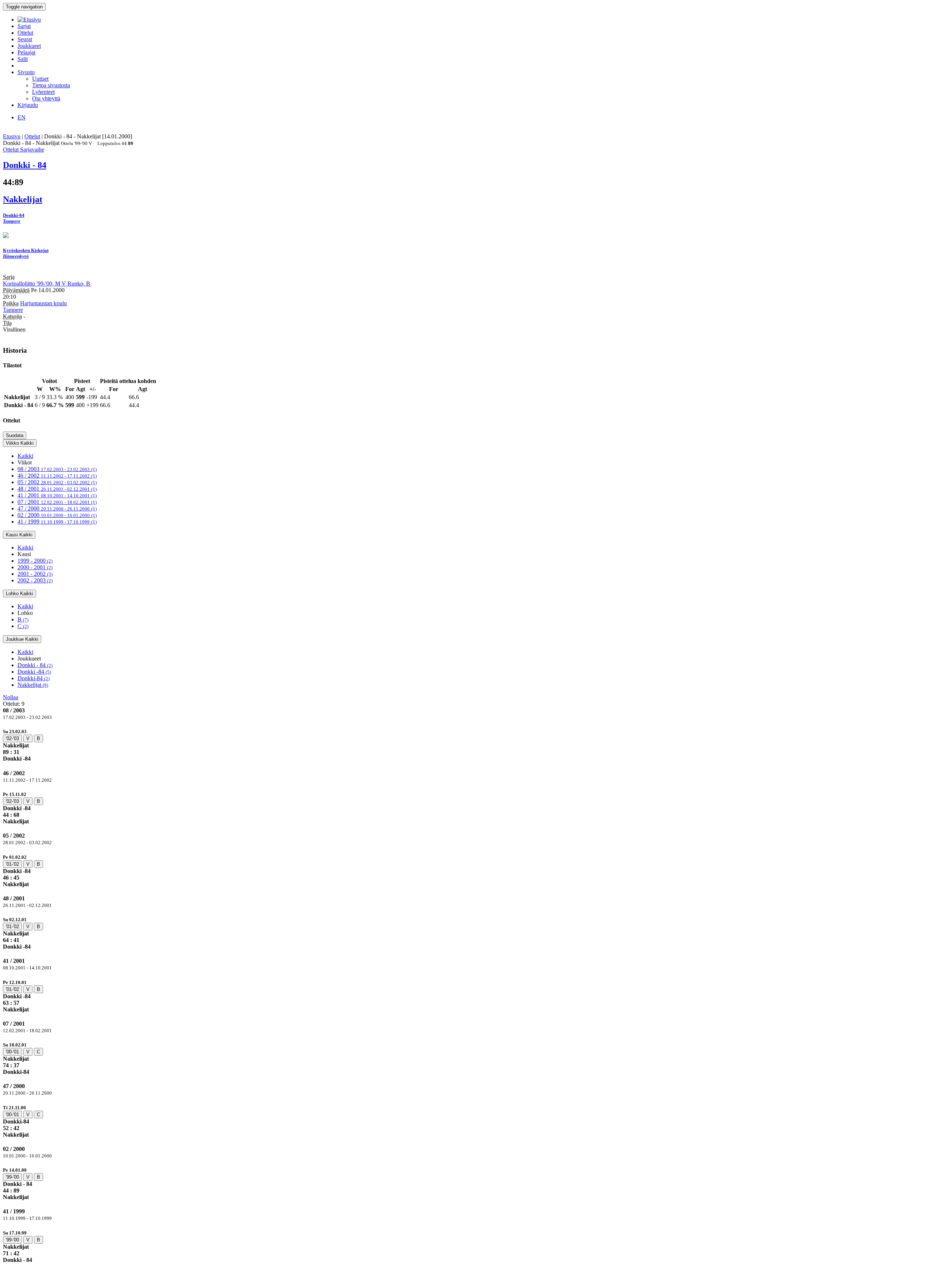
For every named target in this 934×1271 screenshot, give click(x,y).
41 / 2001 (57, 495)
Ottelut (25, 33)
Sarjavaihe (32, 149)
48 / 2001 (57, 489)
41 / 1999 (57, 521)
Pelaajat (26, 52)
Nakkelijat (33, 685)
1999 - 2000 (35, 561)
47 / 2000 (57, 508)
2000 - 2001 (35, 567)
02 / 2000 (57, 515)
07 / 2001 (57, 502)
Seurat (25, 39)
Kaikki (25, 456)
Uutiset (40, 79)
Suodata (14, 435)
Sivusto (26, 72)
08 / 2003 (57, 469)
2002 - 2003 (35, 580)
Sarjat (24, 26)
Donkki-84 (34, 678)
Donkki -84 (34, 672)
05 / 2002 (57, 482)
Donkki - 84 (35, 665)
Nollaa (10, 697)
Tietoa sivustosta (51, 85)
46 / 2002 (57, 475)
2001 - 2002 (35, 574)
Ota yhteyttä (46, 98)
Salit (23, 59)
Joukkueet (29, 46)
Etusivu (11, 136)
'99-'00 (12, 1177)
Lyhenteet (43, 92)
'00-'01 (12, 1051)
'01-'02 (12, 864)
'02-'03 (12, 738)
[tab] (467, 745)
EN (22, 117)
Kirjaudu (28, 105)
